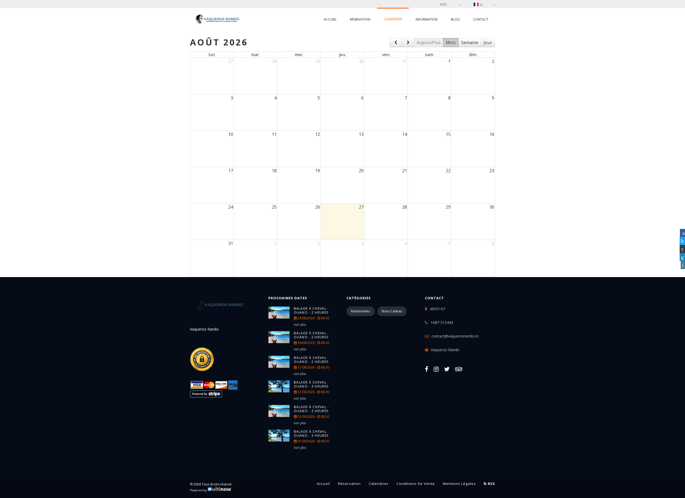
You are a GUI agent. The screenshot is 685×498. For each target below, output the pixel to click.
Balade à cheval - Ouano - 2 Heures (311, 311)
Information (426, 19)
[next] (408, 42)
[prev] (396, 42)
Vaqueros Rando (445, 349)
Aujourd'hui (428, 42)
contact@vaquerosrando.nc (455, 336)
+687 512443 (442, 322)
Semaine (469, 42)
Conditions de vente (416, 483)
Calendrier (393, 19)
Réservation (360, 19)
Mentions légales (459, 483)
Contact (480, 19)
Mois (451, 42)
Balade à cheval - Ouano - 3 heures (311, 384)
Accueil (330, 19)
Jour (488, 42)
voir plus (300, 324)
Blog (455, 19)
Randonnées (360, 311)
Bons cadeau (392, 311)
